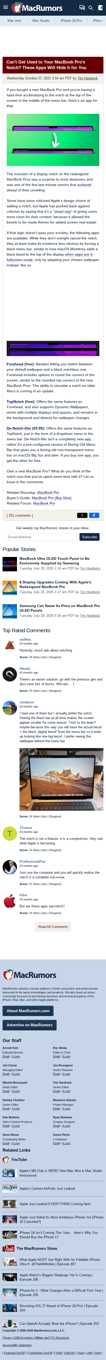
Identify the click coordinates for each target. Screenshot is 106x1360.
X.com (16, 1056)
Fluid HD (69, 1352)
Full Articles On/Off (40, 1352)
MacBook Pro (48, 492)
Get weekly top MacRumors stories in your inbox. (53, 528)
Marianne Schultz (64, 1100)
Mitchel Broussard (15, 1082)
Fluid (59, 1352)
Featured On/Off (14, 1352)
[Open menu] (6, 8)
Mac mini (14, 21)
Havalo (25, 668)
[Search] (92, 8)
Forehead (15, 364)
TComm (26, 828)
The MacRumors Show (36, 1248)
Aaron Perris (61, 1134)
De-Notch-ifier (19, 428)
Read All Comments (53, 927)
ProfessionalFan (33, 861)
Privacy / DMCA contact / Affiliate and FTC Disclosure (36, 1337)
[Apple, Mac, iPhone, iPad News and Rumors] (37, 13)
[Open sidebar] (100, 8)
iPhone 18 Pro (71, 21)
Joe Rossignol (63, 1065)
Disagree (54, 657)
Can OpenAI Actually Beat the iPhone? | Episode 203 (59, 1324)
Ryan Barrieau (62, 1117)
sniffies (25, 639)
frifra (23, 895)
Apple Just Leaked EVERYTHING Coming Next (55, 1204)
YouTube (19, 1159)
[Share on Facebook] (94, 515)
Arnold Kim (10, 1047)
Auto (81, 1352)
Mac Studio (40, 21)
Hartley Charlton (14, 1100)
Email (6, 1056)
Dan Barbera (11, 1117)
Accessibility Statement (17, 1345)
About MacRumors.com (28, 1011)
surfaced (84, 185)
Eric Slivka (60, 1047)
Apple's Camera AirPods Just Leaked (47, 1188)
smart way (62, 211)
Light (89, 1352)
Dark (98, 1352)
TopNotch (15, 401)
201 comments (20, 515)
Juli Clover (10, 1065)
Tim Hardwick (87, 78)
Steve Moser (11, 1134)
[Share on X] (82, 515)
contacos (27, 702)
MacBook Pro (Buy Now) (52, 498)
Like (44, 657)
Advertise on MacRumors (29, 1025)
